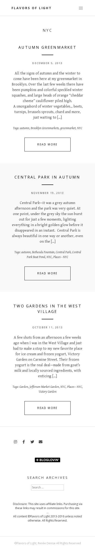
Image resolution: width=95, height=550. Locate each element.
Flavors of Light (32, 8)
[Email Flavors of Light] (40, 442)
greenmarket (68, 128)
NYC (79, 128)
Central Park (63, 252)
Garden (23, 387)
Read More (47, 144)
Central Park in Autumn (47, 177)
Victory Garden (47, 392)
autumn (24, 128)
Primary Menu (80, 8)
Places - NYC (60, 257)
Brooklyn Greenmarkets (45, 128)
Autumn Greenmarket (47, 47)
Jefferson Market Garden (44, 387)
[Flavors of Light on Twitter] (32, 442)
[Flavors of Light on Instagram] (15, 442)
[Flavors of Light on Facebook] (23, 442)
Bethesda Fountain (43, 252)
